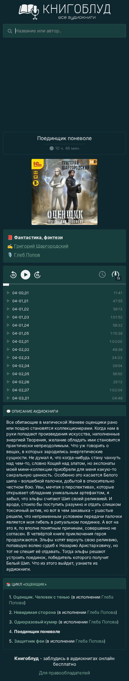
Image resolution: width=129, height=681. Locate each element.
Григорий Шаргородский (41, 246)
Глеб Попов (27, 255)
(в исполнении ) (61, 599)
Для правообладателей (64, 673)
